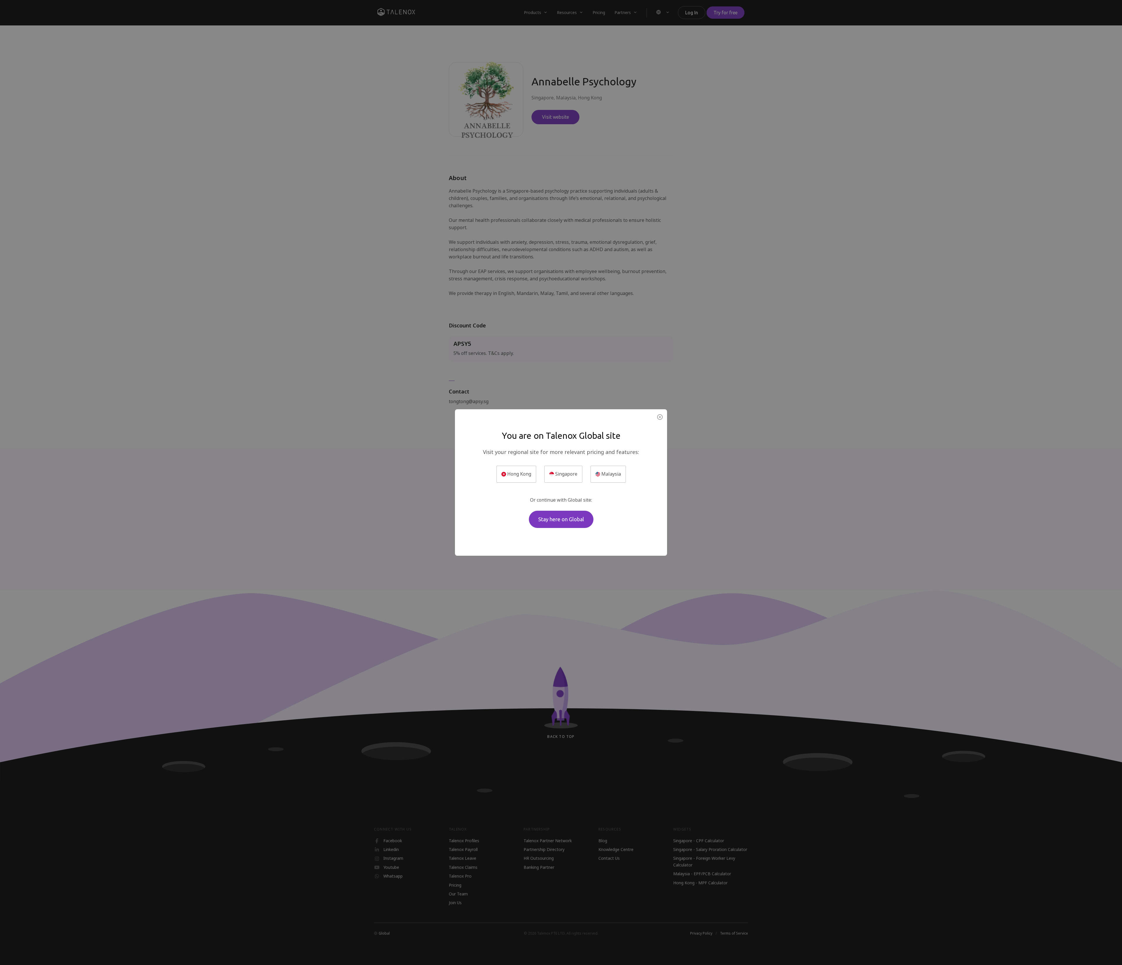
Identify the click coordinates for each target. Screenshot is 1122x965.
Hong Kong (518, 474)
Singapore (565, 474)
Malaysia (610, 474)
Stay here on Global (561, 519)
